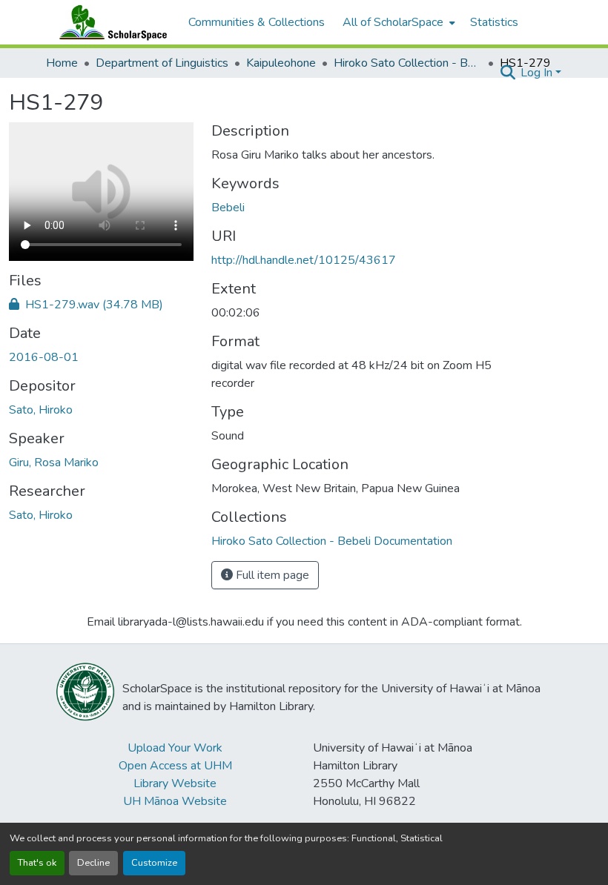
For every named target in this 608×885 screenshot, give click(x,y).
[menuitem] (397, 22)
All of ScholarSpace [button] (393, 22)
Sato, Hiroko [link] (41, 410)
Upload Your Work (175, 748)
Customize (154, 862)
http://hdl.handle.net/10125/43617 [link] (303, 260)
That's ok (37, 862)
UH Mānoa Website (175, 801)
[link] (101, 305)
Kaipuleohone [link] (281, 63)
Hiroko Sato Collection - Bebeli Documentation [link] (408, 63)
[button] (110, 22)
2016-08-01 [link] (44, 357)
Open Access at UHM (175, 766)
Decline (93, 862)
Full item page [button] (271, 575)
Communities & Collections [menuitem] (256, 22)
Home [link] (62, 63)
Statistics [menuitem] (494, 22)
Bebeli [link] (228, 207)
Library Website (175, 783)
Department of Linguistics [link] (162, 63)
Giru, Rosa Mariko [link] (54, 462)
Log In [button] (538, 72)
